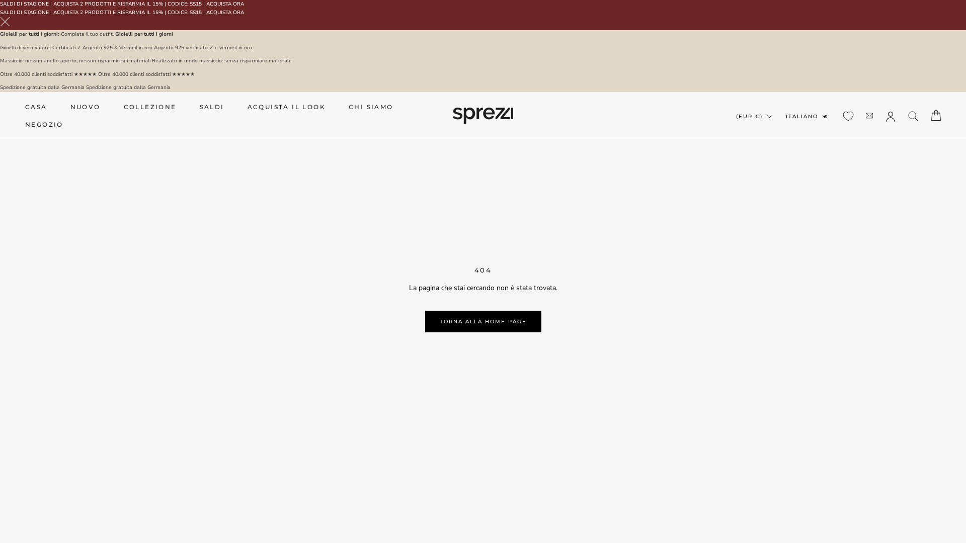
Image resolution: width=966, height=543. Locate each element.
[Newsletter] (869, 115)
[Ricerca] (913, 115)
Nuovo (85, 107)
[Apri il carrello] (936, 115)
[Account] (891, 116)
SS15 (196, 4)
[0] (848, 116)
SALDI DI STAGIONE (24, 4)
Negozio (44, 124)
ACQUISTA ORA (225, 4)
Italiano (802, 116)
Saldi (212, 107)
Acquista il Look (287, 107)
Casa (36, 107)
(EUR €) (749, 116)
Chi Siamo (371, 107)
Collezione (150, 107)
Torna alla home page (483, 321)
